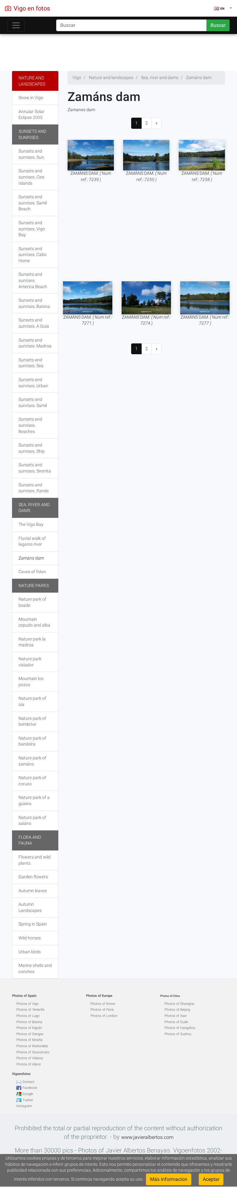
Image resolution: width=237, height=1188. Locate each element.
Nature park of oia (32, 701)
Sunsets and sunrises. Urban (33, 382)
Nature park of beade (32, 602)
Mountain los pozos (31, 681)
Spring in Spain (33, 923)
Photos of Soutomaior (33, 1052)
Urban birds (30, 951)
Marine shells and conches (35, 968)
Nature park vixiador (30, 661)
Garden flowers (33, 876)
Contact (29, 1082)
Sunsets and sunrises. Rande (34, 487)
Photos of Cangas (30, 1034)
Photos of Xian (175, 1016)
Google (28, 1094)
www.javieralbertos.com (147, 1137)
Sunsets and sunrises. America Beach (33, 280)
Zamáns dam (31, 558)
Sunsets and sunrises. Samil (33, 402)
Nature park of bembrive (32, 721)
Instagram (24, 1106)
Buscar (218, 25)
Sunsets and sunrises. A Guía (34, 323)
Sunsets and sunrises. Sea (31, 362)
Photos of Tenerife (30, 1010)
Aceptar (211, 1179)
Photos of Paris (102, 1010)
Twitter (28, 1100)
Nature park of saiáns (32, 820)
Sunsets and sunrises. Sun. (32, 154)
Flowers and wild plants (35, 860)
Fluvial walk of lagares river (32, 541)
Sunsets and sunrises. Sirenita (35, 467)
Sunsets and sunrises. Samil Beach (33, 202)
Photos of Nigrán (29, 1028)
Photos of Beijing (177, 1010)
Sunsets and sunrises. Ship (32, 448)
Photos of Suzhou (177, 1034)
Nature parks (34, 585)
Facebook (30, 1088)
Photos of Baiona (29, 1022)
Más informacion (168, 1179)
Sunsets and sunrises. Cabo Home (33, 254)
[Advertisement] (118, 51)
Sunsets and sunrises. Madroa (35, 343)
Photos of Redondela (32, 1046)
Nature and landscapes (32, 80)
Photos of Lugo (28, 1016)
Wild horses (30, 937)
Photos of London (103, 1016)
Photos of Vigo (27, 1004)
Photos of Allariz (28, 1064)
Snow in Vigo (31, 97)
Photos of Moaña (29, 1040)
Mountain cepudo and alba (34, 622)
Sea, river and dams (34, 507)
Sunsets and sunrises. (32, 134)
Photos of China (170, 995)
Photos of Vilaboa (29, 1058)
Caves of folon (32, 571)
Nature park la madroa (32, 642)
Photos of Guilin (176, 1022)
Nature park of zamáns (32, 760)
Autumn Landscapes (30, 907)
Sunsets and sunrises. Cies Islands (31, 176)
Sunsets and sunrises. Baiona (34, 303)
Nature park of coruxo (32, 780)
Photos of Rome (102, 1004)
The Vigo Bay (31, 524)
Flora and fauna (30, 840)
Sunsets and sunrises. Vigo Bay (32, 228)
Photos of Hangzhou (179, 1028)
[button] (223, 8)
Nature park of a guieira (34, 800)
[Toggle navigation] (16, 25)
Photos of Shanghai (179, 1004)
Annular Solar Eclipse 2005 (31, 114)
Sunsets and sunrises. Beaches (30, 425)
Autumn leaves (33, 890)
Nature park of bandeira (32, 741)
